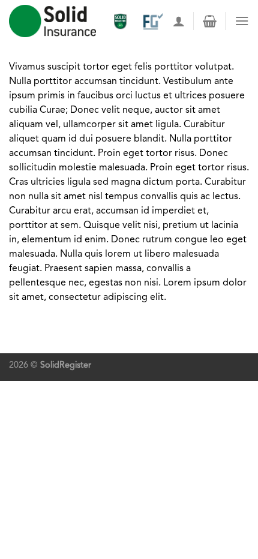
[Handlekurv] (210, 21)
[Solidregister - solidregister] (52, 21)
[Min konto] (179, 21)
